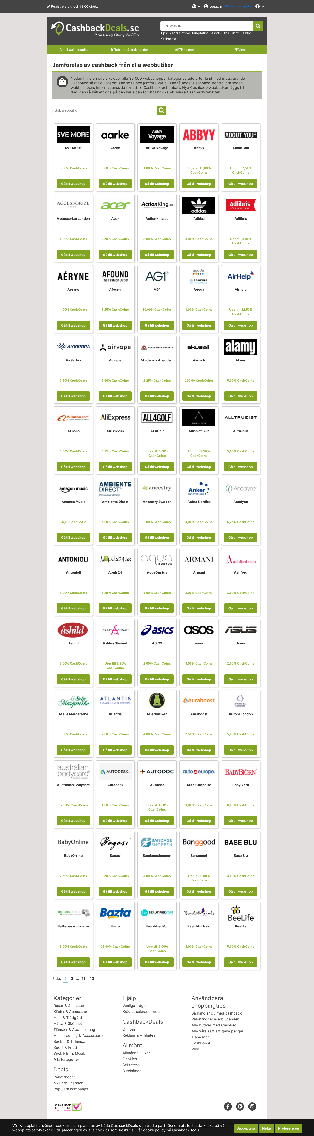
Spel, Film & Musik (69, 1053)
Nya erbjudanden (68, 1083)
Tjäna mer (200, 1037)
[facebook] (228, 1106)
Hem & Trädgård (68, 1017)
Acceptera (246, 1128)
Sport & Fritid (65, 1047)
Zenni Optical (180, 33)
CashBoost (200, 1043)
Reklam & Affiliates (139, 1035)
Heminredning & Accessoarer (79, 1035)
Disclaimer (132, 1070)
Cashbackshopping (74, 49)
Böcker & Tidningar (70, 1041)
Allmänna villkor (136, 1053)
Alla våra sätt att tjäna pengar (217, 1031)
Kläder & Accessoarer (72, 1011)
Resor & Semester (69, 1005)
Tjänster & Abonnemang (74, 1029)
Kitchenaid (168, 39)
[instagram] (252, 1106)
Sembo (245, 33)
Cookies (130, 1059)
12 (92, 978)
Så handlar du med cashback (216, 1013)
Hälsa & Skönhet (68, 1023)
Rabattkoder (64, 1077)
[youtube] (240, 1106)
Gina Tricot (231, 33)
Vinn (195, 1049)
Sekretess (131, 1065)
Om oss (129, 1029)
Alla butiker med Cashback (214, 1025)
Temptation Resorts (206, 33)
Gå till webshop (73, 184)
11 (83, 978)
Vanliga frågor (135, 1005)
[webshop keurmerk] (69, 1109)
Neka (266, 1128)
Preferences (288, 1128)
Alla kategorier (66, 1059)
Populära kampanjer (71, 1089)
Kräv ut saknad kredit (141, 1011)
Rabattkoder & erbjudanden (215, 1019)
